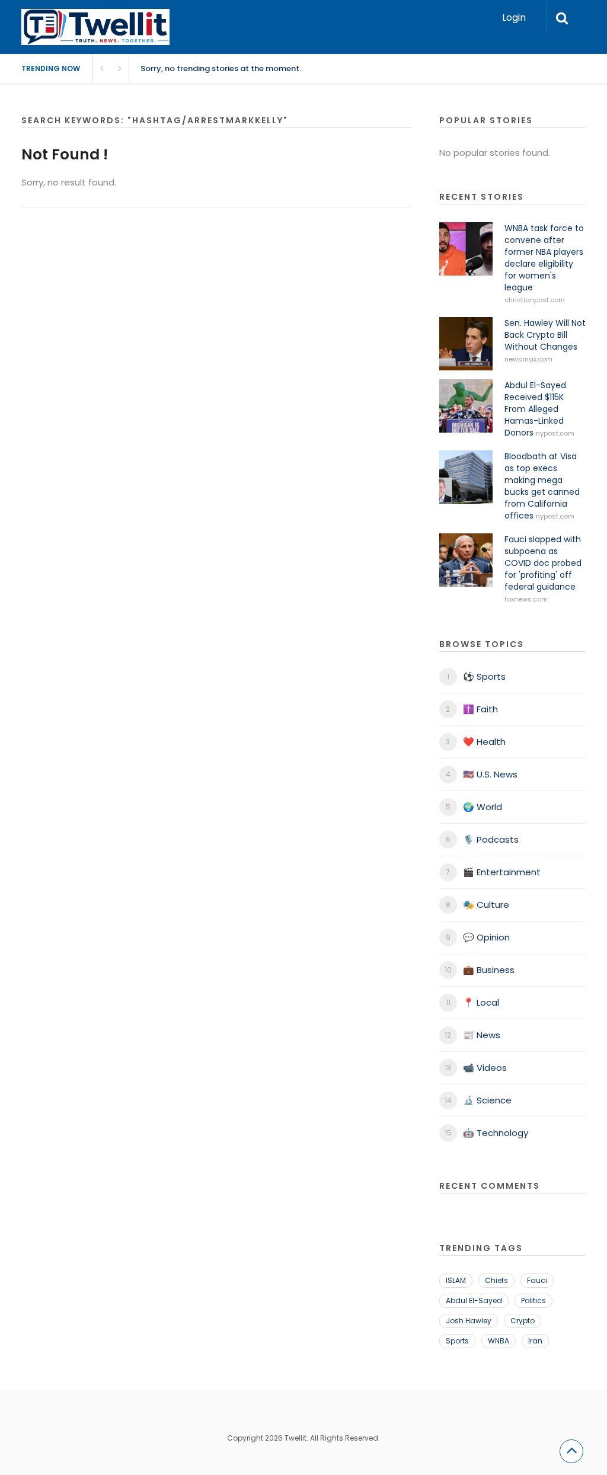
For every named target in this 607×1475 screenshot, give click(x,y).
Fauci (537, 1280)
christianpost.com (534, 300)
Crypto (522, 1321)
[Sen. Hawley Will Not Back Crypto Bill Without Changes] (466, 343)
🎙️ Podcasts (491, 839)
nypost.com (555, 433)
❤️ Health (484, 741)
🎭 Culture (486, 904)
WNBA (498, 1341)
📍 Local (481, 1002)
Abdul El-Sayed (474, 1300)
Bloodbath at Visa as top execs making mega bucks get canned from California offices (542, 485)
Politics (533, 1300)
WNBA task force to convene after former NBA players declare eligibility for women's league (544, 257)
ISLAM (456, 1280)
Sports (457, 1341)
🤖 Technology (495, 1133)
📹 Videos (485, 1067)
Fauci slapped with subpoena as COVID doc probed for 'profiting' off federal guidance (543, 563)
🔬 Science (487, 1100)
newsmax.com (528, 359)
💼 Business (489, 970)
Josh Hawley (468, 1321)
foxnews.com (526, 599)
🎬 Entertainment (502, 872)
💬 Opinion (486, 937)
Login (514, 17)
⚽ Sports (484, 676)
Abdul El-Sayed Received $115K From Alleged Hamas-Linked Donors (535, 409)
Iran (535, 1341)
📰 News (481, 1035)
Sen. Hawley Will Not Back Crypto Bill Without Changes (545, 335)
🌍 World (482, 807)
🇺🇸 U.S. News (490, 774)
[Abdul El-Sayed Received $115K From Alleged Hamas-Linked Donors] (466, 406)
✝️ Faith (480, 709)
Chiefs (496, 1280)
